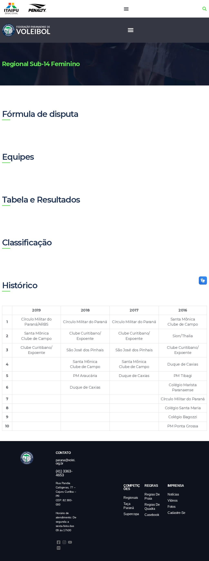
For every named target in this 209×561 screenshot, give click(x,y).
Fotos (172, 506)
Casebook (152, 515)
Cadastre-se (176, 512)
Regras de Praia (152, 496)
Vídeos (172, 500)
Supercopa (131, 514)
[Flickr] (58, 548)
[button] (126, 9)
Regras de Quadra (152, 506)
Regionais (130, 497)
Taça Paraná (128, 506)
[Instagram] (64, 542)
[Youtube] (70, 542)
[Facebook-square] (58, 542)
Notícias (173, 494)
